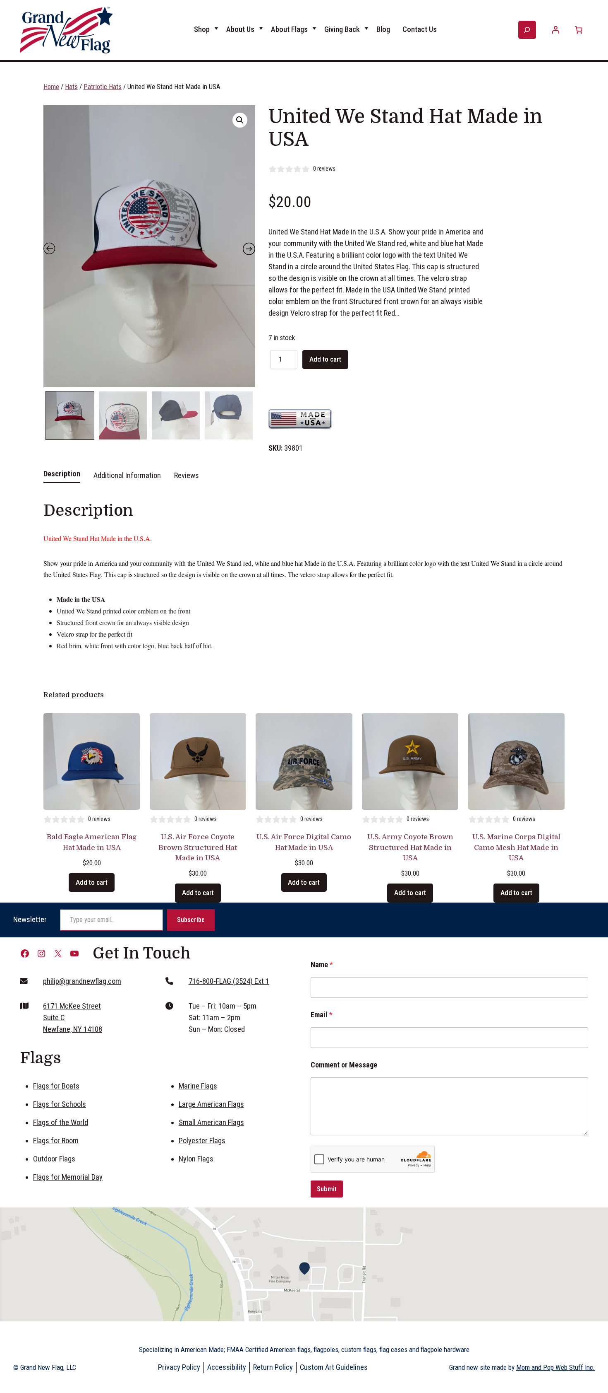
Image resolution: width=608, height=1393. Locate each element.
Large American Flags (211, 1104)
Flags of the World (60, 1122)
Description (61, 473)
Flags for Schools (59, 1104)
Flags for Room (56, 1140)
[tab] (61, 478)
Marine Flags (198, 1086)
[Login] (555, 30)
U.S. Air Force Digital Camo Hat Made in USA (303, 842)
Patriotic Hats (103, 86)
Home (51, 86)
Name (322, 964)
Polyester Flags (202, 1140)
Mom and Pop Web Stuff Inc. (555, 1367)
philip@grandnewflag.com (82, 981)
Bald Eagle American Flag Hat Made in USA (91, 842)
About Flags (289, 29)
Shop (202, 29)
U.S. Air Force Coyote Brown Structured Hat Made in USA (197, 847)
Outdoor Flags (54, 1159)
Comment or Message (344, 1064)
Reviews (186, 475)
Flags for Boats (56, 1086)
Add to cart (325, 359)
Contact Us (419, 29)
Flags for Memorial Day (68, 1177)
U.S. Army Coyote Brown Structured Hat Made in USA (410, 847)
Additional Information (127, 475)
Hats (71, 86)
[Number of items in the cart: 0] (578, 30)
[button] (239, 120)
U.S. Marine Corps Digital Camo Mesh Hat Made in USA (516, 847)
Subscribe (191, 920)
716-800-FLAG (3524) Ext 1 (229, 981)
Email (322, 1014)
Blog (383, 29)
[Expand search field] (527, 30)
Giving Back (342, 29)
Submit (327, 1189)
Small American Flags (211, 1122)
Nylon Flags (196, 1159)
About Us (240, 29)
